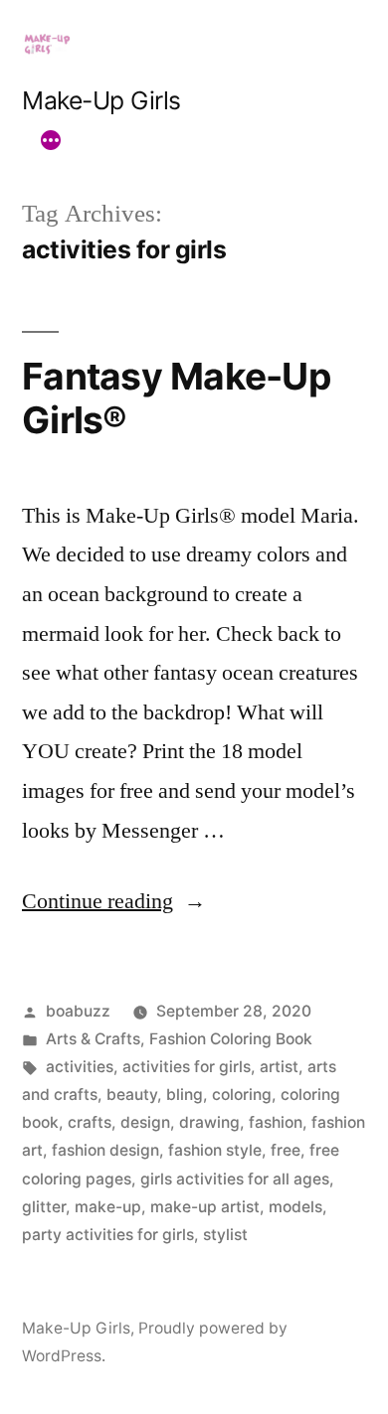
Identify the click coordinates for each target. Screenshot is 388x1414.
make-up (108, 1206)
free (285, 1150)
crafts (89, 1122)
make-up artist (205, 1206)
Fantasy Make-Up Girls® (176, 398)
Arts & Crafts (93, 1038)
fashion (275, 1122)
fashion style (215, 1150)
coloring (242, 1094)
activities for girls (186, 1066)
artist (279, 1066)
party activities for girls (108, 1234)
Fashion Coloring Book (230, 1038)
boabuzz (78, 1011)
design (145, 1122)
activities (79, 1066)
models (295, 1206)
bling (184, 1094)
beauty (131, 1094)
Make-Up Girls (101, 100)
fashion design (105, 1150)
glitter (44, 1206)
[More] (51, 140)
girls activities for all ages (234, 1179)
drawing (209, 1122)
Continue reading (114, 901)
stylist (225, 1234)
